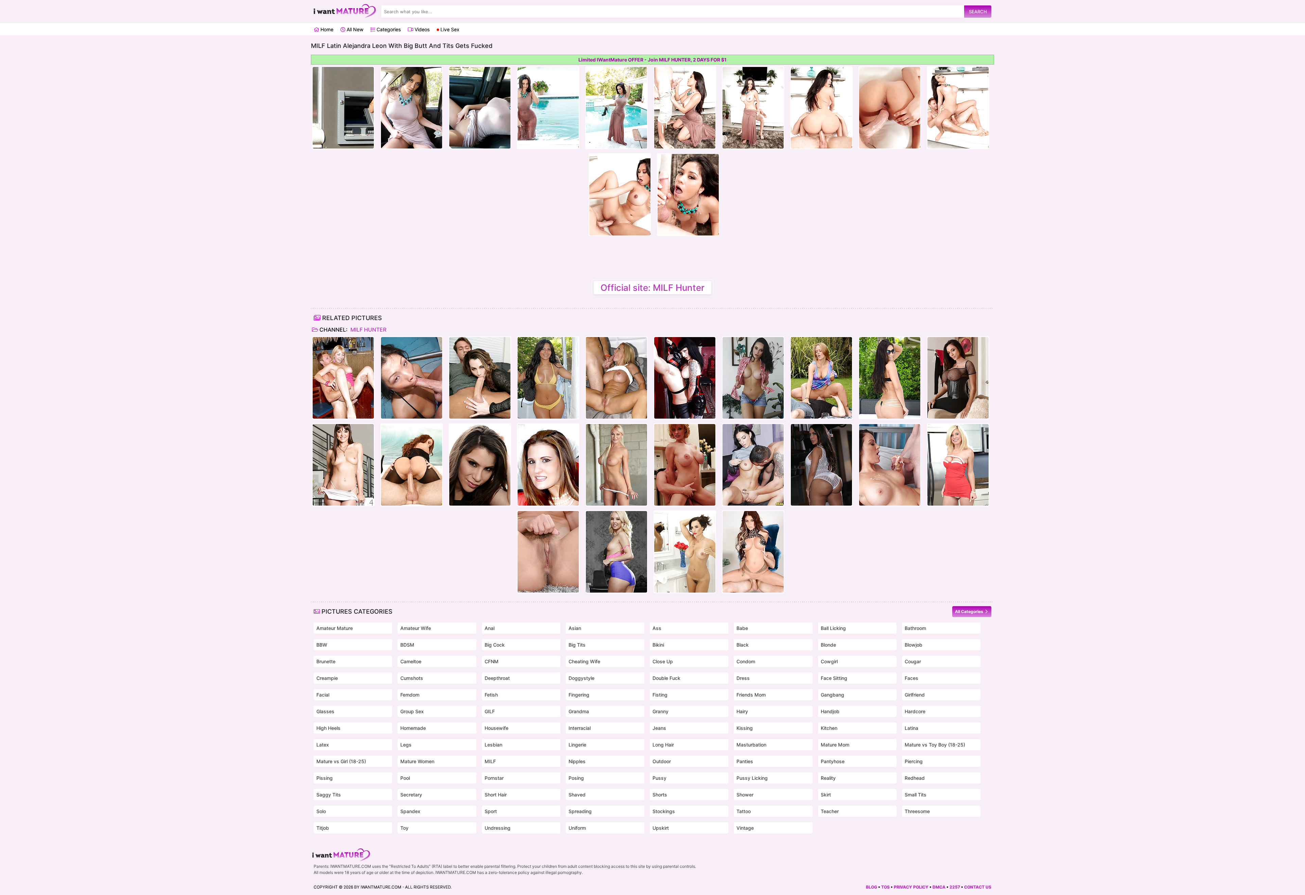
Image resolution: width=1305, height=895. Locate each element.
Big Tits (577, 645)
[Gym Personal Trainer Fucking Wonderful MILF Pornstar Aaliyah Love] (616, 552)
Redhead (915, 778)
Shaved (577, 794)
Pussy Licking (752, 778)
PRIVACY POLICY (911, 887)
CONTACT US (977, 887)
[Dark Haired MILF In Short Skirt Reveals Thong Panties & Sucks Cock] (753, 465)
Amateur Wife (415, 628)
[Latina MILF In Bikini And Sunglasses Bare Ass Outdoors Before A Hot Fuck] (889, 378)
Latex (322, 745)
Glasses (325, 711)
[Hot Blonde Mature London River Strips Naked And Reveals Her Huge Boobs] (616, 465)
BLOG (871, 887)
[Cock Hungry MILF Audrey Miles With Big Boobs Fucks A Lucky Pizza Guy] (889, 465)
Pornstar (494, 778)
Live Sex (449, 29)
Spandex (410, 811)
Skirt (826, 794)
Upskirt (660, 828)
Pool (405, 778)
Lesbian (493, 745)
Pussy (659, 778)
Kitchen (829, 728)
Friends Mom (751, 695)
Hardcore (915, 711)
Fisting (659, 695)
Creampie (327, 678)
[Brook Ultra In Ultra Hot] (753, 552)
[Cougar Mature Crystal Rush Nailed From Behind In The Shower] (753, 378)
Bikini (658, 645)
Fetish (491, 695)
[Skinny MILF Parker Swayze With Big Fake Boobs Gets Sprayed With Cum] (958, 465)
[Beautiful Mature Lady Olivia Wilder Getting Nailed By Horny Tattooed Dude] (343, 465)
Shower (744, 794)
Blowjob (913, 645)
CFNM (492, 661)
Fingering (579, 695)
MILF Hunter (367, 329)
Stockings (663, 811)
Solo (321, 811)
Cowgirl (829, 661)
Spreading (580, 811)
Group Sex (412, 711)
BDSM (407, 645)
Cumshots (411, 678)
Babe (742, 628)
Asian (575, 628)
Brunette (325, 661)
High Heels (328, 728)
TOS (885, 887)
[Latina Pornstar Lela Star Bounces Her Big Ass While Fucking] (821, 465)
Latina (911, 728)
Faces (911, 678)
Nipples (577, 761)
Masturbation (751, 745)
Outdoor (661, 761)
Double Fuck (666, 678)
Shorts (659, 794)
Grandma (579, 711)
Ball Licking (833, 628)
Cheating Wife (584, 661)
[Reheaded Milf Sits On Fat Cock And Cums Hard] (684, 465)
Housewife (496, 728)
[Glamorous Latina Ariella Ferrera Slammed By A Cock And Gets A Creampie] (958, 378)
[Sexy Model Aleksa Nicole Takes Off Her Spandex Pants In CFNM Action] (479, 465)
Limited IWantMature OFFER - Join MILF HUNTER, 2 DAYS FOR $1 (652, 60)
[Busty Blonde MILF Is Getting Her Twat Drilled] (616, 378)
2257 (955, 887)
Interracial (580, 728)
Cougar (913, 661)
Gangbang (832, 695)
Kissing (744, 728)
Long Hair (663, 745)
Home (326, 29)
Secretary (411, 794)
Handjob (830, 711)
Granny (660, 711)
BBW (321, 645)
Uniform (577, 828)
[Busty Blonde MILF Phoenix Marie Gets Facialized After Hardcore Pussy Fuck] (548, 552)
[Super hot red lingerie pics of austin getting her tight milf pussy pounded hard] (548, 465)
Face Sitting (834, 678)
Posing (576, 778)
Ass (656, 628)
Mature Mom (835, 745)
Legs (406, 745)
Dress (743, 678)
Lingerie (577, 745)
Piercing (914, 761)
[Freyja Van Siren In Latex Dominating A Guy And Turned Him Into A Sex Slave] (684, 378)
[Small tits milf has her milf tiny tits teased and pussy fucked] (479, 378)
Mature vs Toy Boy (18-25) (935, 745)
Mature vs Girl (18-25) (341, 761)
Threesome (917, 811)
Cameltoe (410, 661)
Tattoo (743, 811)
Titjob (322, 828)
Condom (745, 661)
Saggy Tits (328, 794)
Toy (404, 828)
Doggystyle (581, 678)
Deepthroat (497, 678)
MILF (490, 761)
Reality (828, 778)
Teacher (830, 811)
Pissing (324, 778)
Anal (489, 628)
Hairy (742, 711)
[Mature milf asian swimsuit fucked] (411, 378)
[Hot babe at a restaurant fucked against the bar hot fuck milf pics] (343, 378)
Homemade (413, 728)
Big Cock (495, 645)
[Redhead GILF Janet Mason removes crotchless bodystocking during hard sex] (411, 465)
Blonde (828, 645)
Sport (491, 811)
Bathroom (915, 628)
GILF (490, 711)
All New (354, 29)
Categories (388, 29)
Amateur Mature (334, 628)
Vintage (745, 828)
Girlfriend (915, 695)
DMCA (939, 887)
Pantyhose (833, 761)
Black (742, 645)
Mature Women (417, 761)
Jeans (659, 728)
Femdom (409, 695)
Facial (322, 695)
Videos (421, 29)
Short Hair (496, 794)
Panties (744, 761)
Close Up (662, 661)
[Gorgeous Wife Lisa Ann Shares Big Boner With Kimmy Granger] (684, 552)
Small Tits (915, 794)
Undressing (497, 828)
